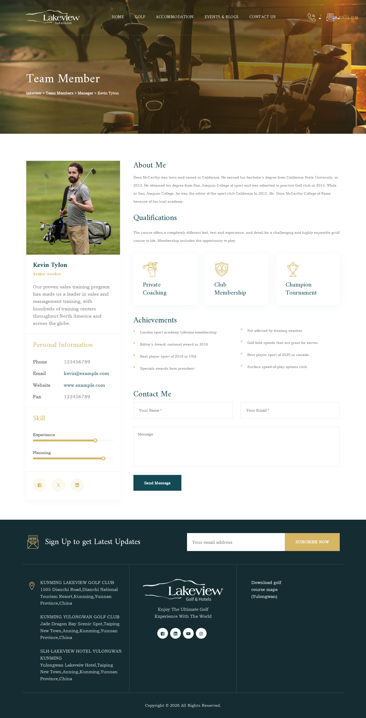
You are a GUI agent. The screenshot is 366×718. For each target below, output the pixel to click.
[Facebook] (39, 485)
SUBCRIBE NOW (312, 541)
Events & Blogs (222, 17)
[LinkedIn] (77, 485)
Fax (37, 396)
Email (39, 373)
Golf (140, 17)
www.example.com (84, 385)
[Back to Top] (355, 709)
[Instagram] (201, 633)
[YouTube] (188, 633)
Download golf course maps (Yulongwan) (266, 589)
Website (41, 385)
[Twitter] (58, 485)
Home (118, 17)
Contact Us (262, 17)
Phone (40, 361)
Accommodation (175, 17)
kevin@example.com (86, 373)
